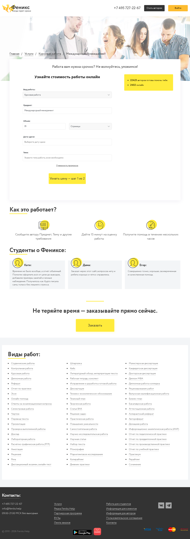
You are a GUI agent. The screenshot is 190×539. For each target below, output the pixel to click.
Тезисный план (77, 398)
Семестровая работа (22, 409)
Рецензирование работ (141, 388)
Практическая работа (82, 419)
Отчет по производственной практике (149, 444)
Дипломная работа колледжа (144, 383)
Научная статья (78, 439)
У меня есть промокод (67, 165)
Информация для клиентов (121, 508)
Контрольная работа (22, 368)
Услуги (28, 54)
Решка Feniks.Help (64, 508)
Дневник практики (80, 464)
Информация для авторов (121, 513)
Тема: (26, 152)
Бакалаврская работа (140, 404)
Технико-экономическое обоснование (91, 393)
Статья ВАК (76, 409)
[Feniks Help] (17, 8)
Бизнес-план (135, 398)
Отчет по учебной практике (144, 449)
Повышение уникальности (84, 424)
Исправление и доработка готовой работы (93, 383)
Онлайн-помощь (19, 398)
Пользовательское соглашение (124, 518)
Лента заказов (62, 522)
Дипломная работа (21, 378)
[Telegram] (169, 505)
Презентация (18, 424)
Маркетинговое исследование (86, 454)
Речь (13, 459)
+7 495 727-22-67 (127, 8)
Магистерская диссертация (143, 363)
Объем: (27, 121)
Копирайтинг (77, 459)
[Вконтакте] (161, 505)
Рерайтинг (134, 459)
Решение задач (78, 414)
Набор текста (77, 444)
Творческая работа (80, 404)
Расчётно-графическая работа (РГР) (30, 444)
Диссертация (77, 388)
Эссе (13, 393)
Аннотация (17, 449)
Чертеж (15, 414)
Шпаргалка (76, 363)
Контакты (111, 522)
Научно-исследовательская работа (89, 434)
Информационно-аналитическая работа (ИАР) (154, 429)
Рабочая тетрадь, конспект (84, 378)
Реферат (15, 383)
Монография (77, 449)
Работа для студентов (118, 504)
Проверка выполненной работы (28, 429)
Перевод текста (19, 419)
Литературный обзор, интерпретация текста (94, 373)
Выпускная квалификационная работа (149, 393)
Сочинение (135, 464)
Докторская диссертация (142, 373)
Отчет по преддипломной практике (148, 439)
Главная (14, 54)
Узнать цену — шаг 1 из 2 (67, 178)
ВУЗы (57, 518)
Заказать (95, 325)
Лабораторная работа (23, 439)
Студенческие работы (23, 363)
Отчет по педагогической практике (148, 434)
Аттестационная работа (141, 409)
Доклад (15, 434)
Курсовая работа (50, 54)
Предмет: (27, 105)
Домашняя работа (138, 424)
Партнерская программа (68, 513)
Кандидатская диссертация (143, 368)
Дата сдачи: (29, 137)
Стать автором (154, 8)
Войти (178, 8)
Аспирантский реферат (141, 414)
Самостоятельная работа (83, 429)
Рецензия (16, 454)
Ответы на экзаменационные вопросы (31, 404)
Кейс (72, 368)
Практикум (135, 454)
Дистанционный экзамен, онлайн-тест (31, 464)
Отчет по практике (21, 388)
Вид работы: (29, 89)
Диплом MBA (136, 378)
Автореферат (136, 419)
